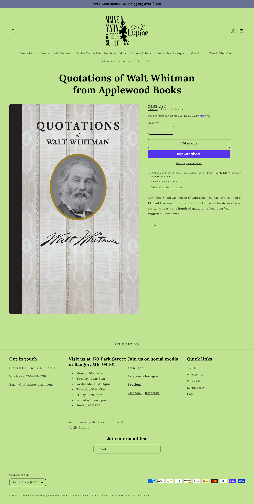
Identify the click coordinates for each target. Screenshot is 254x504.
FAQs (190, 394)
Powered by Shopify (59, 495)
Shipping (153, 109)
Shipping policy (141, 495)
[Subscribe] (156, 449)
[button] (13, 31)
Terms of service (120, 495)
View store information (166, 187)
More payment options (189, 163)
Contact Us (194, 381)
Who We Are (195, 374)
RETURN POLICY (127, 344)
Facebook (135, 376)
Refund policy (80, 495)
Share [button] (155, 225)
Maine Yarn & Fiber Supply (33, 495)
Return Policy (196, 387)
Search (191, 368)
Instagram (152, 376)
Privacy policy (99, 495)
